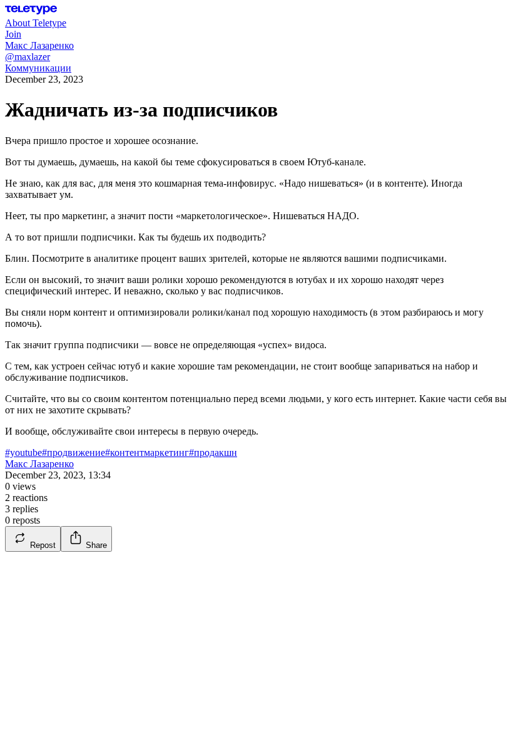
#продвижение (73, 452)
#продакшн (213, 452)
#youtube (23, 452)
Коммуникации (38, 68)
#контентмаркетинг (147, 452)
